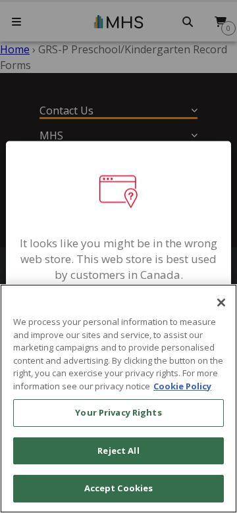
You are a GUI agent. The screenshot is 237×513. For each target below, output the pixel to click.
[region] (118, 398)
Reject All (118, 450)
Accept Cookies (118, 488)
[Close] (221, 302)
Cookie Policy (182, 386)
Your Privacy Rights (118, 412)
